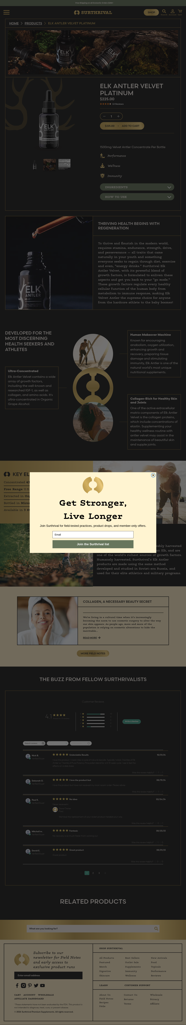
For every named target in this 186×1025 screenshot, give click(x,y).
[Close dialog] (153, 475)
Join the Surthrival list (93, 544)
